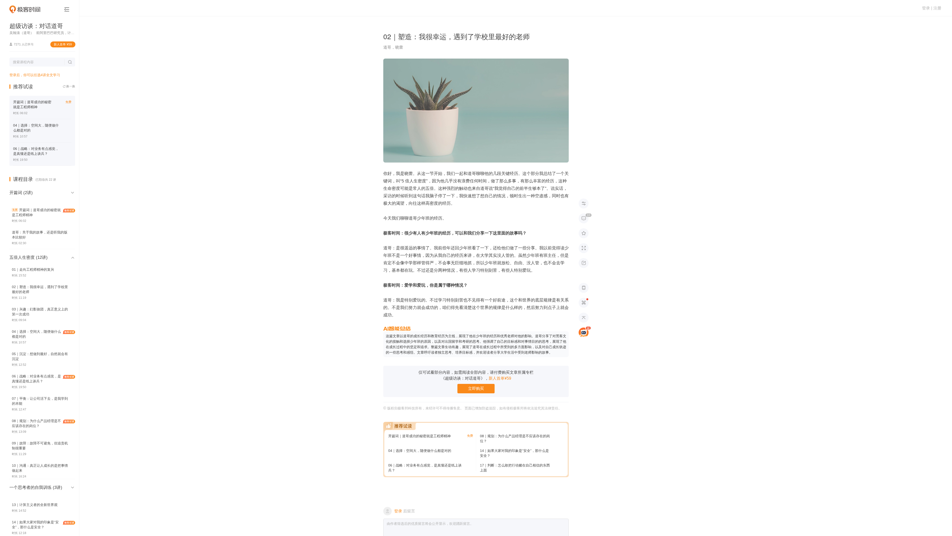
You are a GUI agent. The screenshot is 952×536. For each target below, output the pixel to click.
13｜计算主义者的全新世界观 (35, 505)
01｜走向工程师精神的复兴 (33, 269)
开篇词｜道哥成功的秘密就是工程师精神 (419, 436)
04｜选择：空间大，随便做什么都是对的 (419, 451)
